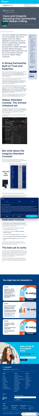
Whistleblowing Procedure (7, 388)
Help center (27, 383)
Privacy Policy (5, 384)
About (4, 375)
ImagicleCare (28, 381)
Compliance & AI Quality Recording (19, 379)
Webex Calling (5, 31)
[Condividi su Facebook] (3, 25)
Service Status (28, 385)
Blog (1, 31)
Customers (4, 377)
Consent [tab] (6, 201)
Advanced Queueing (17, 383)
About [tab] (32, 201)
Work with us (5, 380)
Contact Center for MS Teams (18, 376)
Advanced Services (28, 380)
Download (27, 375)
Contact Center (16, 375)
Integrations (11, 31)
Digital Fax (15, 391)
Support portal (28, 384)
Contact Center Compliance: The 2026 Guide (33, 45)
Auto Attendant (16, 384)
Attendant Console (17, 381)
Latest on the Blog (31, 36)
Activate (27, 376)
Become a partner (5, 381)
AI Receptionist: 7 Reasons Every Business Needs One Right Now (32, 61)
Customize (19, 216)
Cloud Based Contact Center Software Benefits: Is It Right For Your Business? (32, 55)
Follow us (31, 74)
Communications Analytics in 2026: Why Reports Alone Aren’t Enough (33, 41)
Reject (7, 216)
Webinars (27, 387)
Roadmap (27, 379)
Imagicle (4, 206)
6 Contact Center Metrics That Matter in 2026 (32, 49)
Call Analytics (16, 380)
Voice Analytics (16, 389)
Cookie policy (5, 385)
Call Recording (16, 387)
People (4, 376)
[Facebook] (30, 77)
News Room (4, 379)
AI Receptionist (16, 377)
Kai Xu (7, 10)
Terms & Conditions (6, 387)
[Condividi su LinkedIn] (4, 25)
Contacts (4, 383)
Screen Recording (16, 388)
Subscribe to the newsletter (32, 67)
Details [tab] (19, 201)
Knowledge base (28, 377)
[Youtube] (32, 77)
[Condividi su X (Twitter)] (5, 25)
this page (8, 208)
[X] (34, 77)
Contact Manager (16, 385)
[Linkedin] (33, 77)
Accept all (32, 216)
